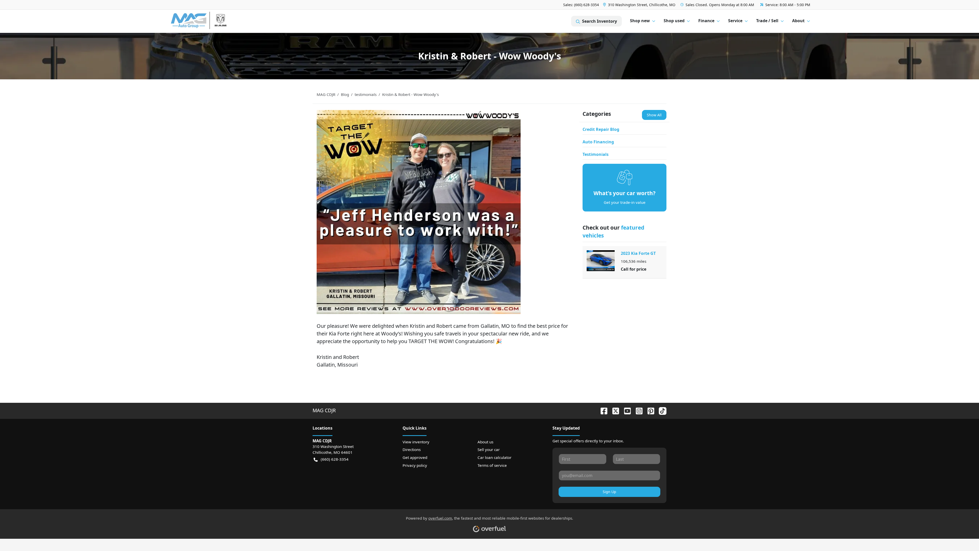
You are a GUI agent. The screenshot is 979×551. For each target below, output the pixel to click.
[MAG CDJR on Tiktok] (660, 410)
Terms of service (492, 465)
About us (485, 441)
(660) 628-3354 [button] (335, 459)
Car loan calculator (494, 457)
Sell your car (489, 449)
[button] (639, 4)
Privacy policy (415, 465)
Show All (654, 114)
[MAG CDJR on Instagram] (637, 410)
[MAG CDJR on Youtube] (625, 410)
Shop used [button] (674, 20)
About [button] (798, 20)
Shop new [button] (640, 20)
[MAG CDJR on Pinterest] (649, 410)
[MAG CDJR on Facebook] (602, 410)
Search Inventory (599, 21)
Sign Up (609, 491)
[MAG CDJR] (218, 21)
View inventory (416, 441)
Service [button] (735, 20)
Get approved (415, 457)
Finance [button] (706, 20)
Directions (412, 449)
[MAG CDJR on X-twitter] (614, 410)
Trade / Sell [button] (767, 20)
